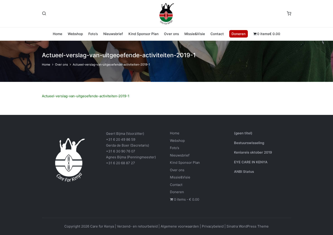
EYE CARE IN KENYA (251, 162)
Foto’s (174, 148)
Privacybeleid (213, 226)
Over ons (177, 170)
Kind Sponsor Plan (185, 162)
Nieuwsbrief (179, 155)
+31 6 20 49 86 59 (120, 139)
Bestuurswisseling (249, 143)
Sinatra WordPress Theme (248, 226)
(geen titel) (243, 133)
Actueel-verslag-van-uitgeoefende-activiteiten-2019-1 (85, 96)
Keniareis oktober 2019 (253, 152)
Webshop (177, 140)
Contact (176, 185)
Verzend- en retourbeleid (137, 226)
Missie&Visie (180, 177)
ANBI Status (244, 171)
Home (174, 133)
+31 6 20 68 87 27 (120, 163)
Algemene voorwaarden (180, 226)
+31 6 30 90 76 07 (120, 151)
